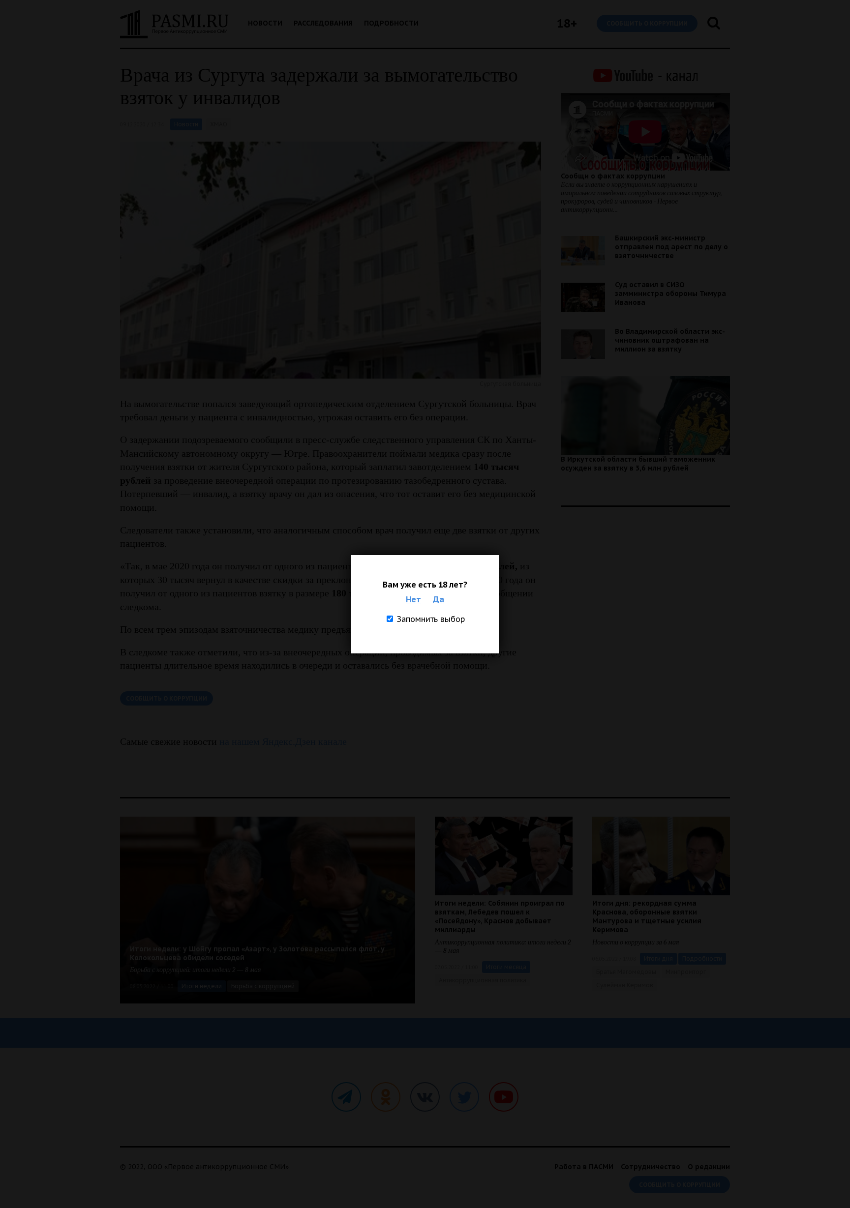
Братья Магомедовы (626, 971)
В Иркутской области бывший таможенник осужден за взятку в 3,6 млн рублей (638, 463)
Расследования (323, 23)
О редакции (709, 1166)
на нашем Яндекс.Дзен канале (283, 741)
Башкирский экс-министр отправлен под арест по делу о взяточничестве (671, 247)
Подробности (391, 23)
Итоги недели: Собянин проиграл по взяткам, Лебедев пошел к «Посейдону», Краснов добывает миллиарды (500, 916)
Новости (265, 23)
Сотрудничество (650, 1166)
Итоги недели (202, 986)
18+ (567, 23)
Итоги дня (658, 958)
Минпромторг (686, 971)
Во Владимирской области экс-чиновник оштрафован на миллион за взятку (670, 340)
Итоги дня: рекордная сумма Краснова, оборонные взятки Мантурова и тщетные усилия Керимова (646, 916)
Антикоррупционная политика (482, 980)
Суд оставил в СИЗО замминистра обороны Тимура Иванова (670, 293)
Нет (413, 599)
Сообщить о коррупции (647, 23)
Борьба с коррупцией (263, 986)
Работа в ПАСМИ (583, 1166)
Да (438, 599)
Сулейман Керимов (624, 985)
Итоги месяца (506, 967)
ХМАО (218, 124)
